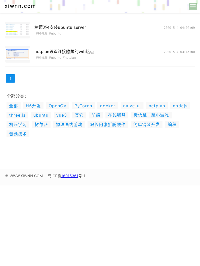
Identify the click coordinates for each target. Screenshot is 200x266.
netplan (157, 105)
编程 (172, 124)
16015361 (69, 176)
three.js (17, 115)
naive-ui (132, 105)
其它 (79, 115)
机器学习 (18, 124)
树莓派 (41, 124)
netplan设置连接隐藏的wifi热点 (64, 51)
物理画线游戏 (69, 124)
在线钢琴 (117, 115)
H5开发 (33, 105)
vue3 (61, 115)
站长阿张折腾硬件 (108, 124)
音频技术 (18, 133)
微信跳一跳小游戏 (151, 115)
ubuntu (40, 115)
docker (107, 105)
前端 (95, 115)
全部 (13, 105)
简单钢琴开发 (146, 124)
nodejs (180, 105)
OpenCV (58, 105)
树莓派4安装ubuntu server (60, 27)
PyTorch (83, 105)
